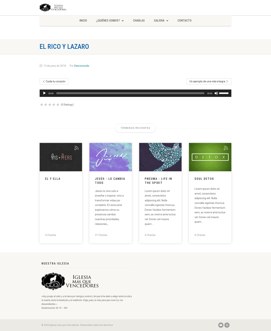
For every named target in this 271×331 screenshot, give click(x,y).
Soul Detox (204, 179)
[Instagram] (227, 325)
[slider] (224, 93)
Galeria (159, 20)
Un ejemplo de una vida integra (208, 81)
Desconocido (81, 65)
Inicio (83, 20)
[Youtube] (220, 325)
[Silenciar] (216, 93)
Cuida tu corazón (55, 81)
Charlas (139, 20)
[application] (135, 93)
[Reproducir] (44, 93)
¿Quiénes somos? (108, 20)
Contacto (185, 20)
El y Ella (52, 179)
